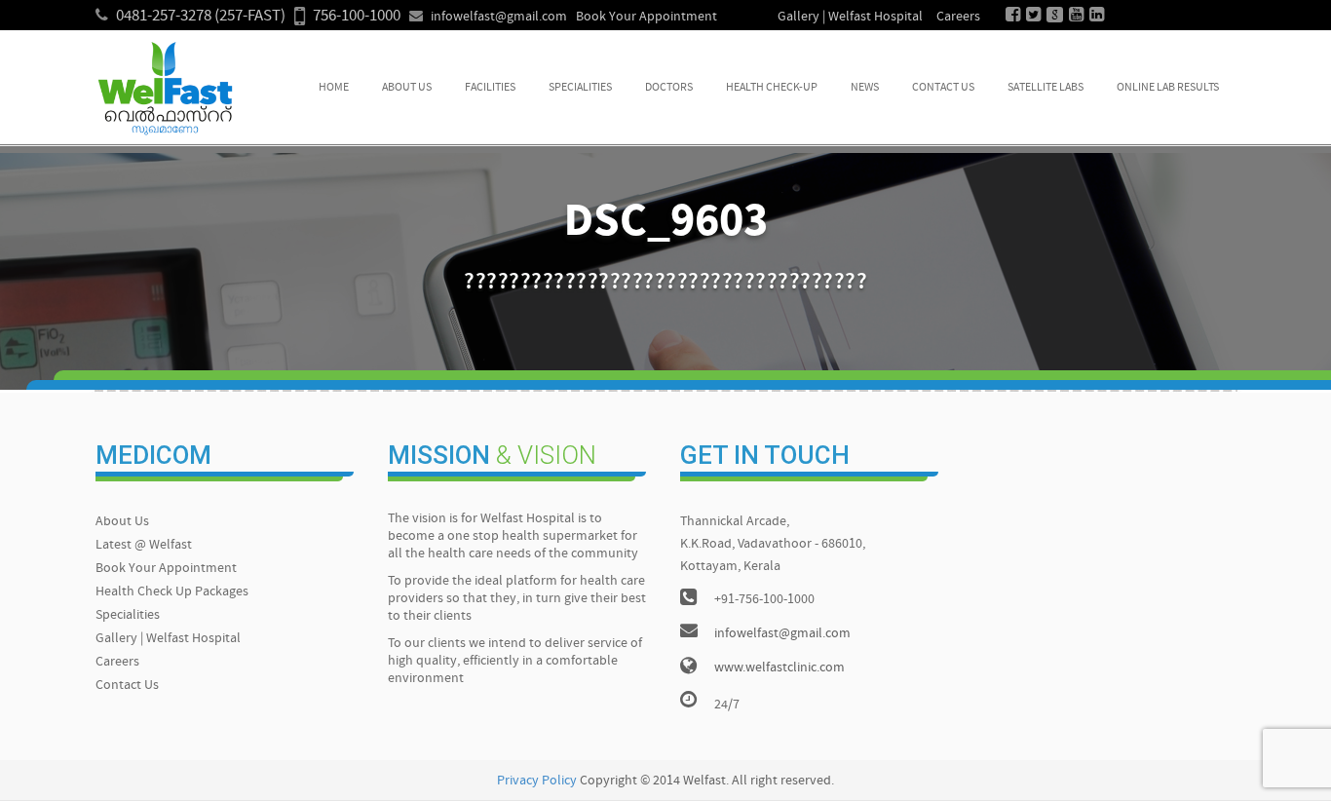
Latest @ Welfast (143, 545)
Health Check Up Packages (171, 592)
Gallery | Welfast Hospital (850, 17)
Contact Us (943, 88)
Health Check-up (772, 88)
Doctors (669, 88)
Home (334, 88)
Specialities (580, 88)
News (865, 88)
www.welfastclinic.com (779, 668)
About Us (407, 88)
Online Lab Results (1168, 88)
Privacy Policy (537, 781)
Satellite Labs (1046, 88)
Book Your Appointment (646, 17)
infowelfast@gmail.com (499, 17)
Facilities (490, 88)
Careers (958, 17)
